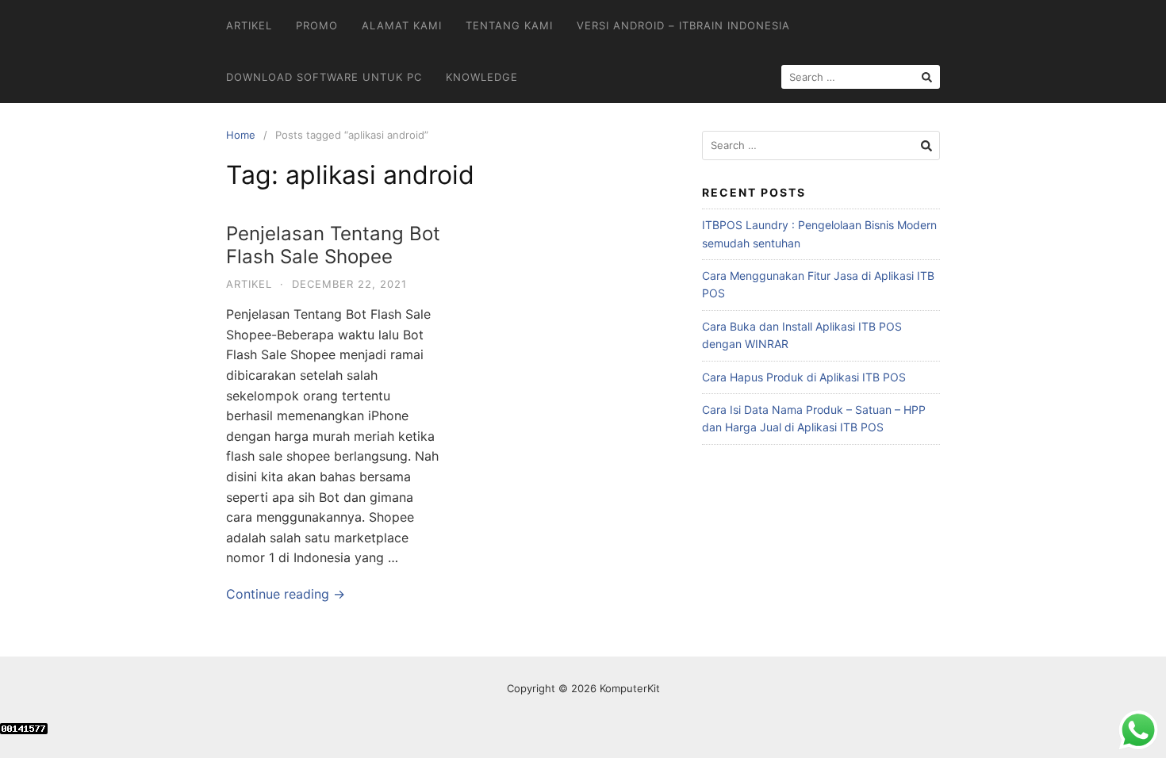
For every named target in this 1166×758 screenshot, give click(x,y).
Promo (317, 25)
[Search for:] (821, 145)
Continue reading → (285, 594)
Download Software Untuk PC (324, 77)
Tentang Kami (509, 25)
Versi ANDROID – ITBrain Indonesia (683, 25)
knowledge (482, 77)
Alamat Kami (402, 25)
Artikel (249, 25)
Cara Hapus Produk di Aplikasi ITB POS (804, 377)
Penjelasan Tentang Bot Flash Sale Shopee (333, 245)
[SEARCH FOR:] (860, 77)
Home (240, 134)
